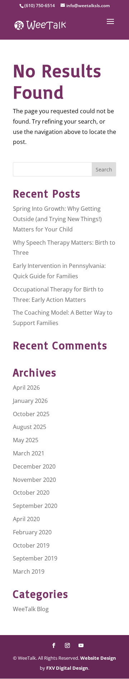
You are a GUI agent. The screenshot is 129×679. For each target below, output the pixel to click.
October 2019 (31, 545)
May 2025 (25, 440)
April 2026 (26, 387)
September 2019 (35, 558)
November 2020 (34, 480)
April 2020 (26, 519)
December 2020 (34, 466)
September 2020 (35, 506)
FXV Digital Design (67, 668)
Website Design (98, 658)
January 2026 (30, 401)
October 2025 (31, 414)
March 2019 (28, 571)
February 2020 (32, 532)
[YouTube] (80, 646)
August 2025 (29, 427)
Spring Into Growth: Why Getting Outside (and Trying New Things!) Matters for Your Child (57, 219)
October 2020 (31, 492)
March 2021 (28, 453)
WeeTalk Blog (31, 609)
